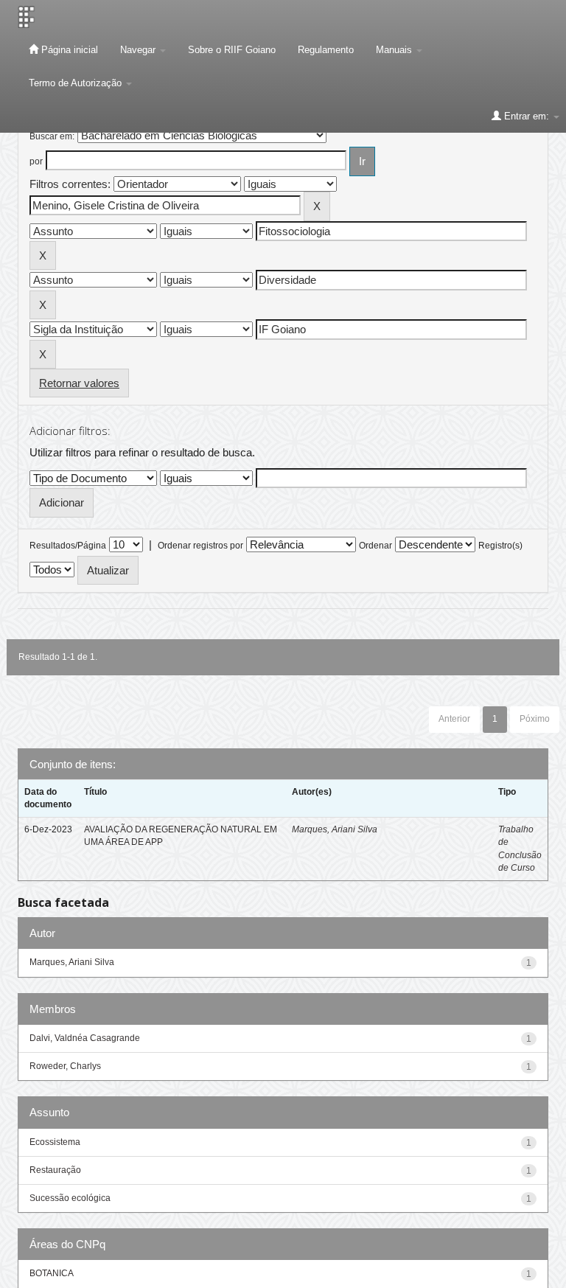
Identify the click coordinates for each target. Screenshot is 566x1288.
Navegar (139, 49)
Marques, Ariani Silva (334, 829)
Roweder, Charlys (65, 1066)
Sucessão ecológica (70, 1198)
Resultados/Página (67, 545)
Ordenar (375, 545)
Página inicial (68, 49)
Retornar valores (79, 383)
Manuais (395, 49)
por (36, 161)
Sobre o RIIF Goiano (232, 49)
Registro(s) (500, 545)
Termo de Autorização (77, 82)
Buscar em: (51, 136)
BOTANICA (51, 1273)
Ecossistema (54, 1142)
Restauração (55, 1170)
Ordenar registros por (200, 545)
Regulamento (326, 49)
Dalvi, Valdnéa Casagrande (84, 1038)
